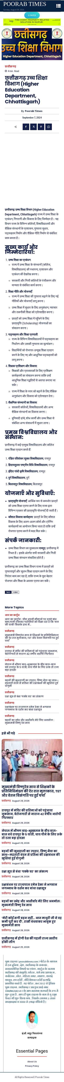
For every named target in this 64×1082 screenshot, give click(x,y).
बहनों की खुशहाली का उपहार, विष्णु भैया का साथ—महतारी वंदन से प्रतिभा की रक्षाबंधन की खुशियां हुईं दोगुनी (32, 683)
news (15, 592)
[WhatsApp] (48, 127)
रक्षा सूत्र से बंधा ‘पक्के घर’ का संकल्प (24, 696)
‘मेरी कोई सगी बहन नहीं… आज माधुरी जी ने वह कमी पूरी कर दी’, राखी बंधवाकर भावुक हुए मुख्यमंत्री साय (32, 921)
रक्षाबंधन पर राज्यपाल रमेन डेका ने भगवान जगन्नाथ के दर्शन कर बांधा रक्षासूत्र (28, 708)
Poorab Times (33, 111)
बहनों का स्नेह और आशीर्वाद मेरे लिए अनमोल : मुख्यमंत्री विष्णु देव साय (29, 721)
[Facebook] (26, 127)
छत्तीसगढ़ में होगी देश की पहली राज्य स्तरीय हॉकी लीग (29, 940)
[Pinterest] (41, 127)
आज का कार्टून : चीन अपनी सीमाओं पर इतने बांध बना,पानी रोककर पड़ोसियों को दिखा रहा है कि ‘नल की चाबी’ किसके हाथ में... (32, 622)
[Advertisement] (32, 170)
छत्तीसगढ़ (10, 66)
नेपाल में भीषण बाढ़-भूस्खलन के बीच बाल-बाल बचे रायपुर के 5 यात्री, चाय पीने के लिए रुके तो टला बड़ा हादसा (32, 667)
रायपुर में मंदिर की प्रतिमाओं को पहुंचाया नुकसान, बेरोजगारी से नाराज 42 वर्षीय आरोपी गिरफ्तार (31, 652)
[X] (33, 127)
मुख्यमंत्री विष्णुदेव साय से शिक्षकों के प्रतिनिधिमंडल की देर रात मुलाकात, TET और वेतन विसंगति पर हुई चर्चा (32, 637)
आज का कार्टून (12, 615)
